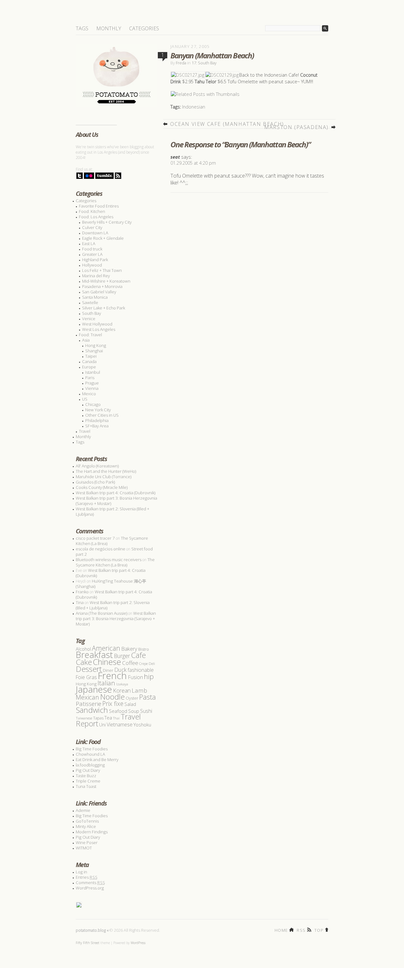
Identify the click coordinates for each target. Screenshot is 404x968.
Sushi (146, 710)
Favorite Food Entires (99, 206)
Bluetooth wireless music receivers (108, 559)
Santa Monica (95, 297)
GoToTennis (87, 821)
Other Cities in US (102, 415)
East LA (88, 243)
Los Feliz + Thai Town (102, 270)
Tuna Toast (86, 786)
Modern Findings (92, 832)
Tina (80, 602)
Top (319, 930)
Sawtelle (90, 302)
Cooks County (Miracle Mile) (102, 487)
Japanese (94, 689)
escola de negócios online (100, 549)
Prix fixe (112, 703)
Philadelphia (97, 420)
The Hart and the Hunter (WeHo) (106, 471)
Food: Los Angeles (96, 217)
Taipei (91, 356)
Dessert (89, 669)
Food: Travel (90, 334)
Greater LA (92, 254)
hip (149, 676)
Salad (130, 704)
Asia (86, 340)
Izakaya (122, 684)
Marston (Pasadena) (296, 127)
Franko (82, 592)
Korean (122, 690)
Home (281, 930)
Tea (108, 717)
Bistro (143, 649)
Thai (116, 718)
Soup (133, 711)
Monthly (108, 28)
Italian (106, 682)
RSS (301, 930)
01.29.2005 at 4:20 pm (193, 163)
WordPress (138, 943)
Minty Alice (86, 826)
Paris (89, 377)
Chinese (107, 661)
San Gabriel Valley (99, 292)
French (112, 675)
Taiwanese (84, 718)
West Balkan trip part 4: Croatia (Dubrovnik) (115, 493)
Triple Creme (88, 781)
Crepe (143, 663)
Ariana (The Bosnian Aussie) (101, 613)
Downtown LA (95, 233)
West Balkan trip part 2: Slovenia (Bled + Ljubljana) (112, 511)
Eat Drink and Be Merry (97, 759)
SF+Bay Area (97, 426)
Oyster (132, 698)
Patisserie (88, 703)
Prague (92, 383)
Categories (144, 28)
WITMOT (84, 848)
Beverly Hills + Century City (107, 222)
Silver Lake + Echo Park (103, 308)
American (106, 648)
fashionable (141, 669)
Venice (88, 318)
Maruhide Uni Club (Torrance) (103, 476)
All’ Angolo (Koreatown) (97, 466)
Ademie (83, 810)
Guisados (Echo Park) (95, 482)
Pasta (147, 696)
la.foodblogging (90, 765)
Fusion (135, 677)
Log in (81, 872)
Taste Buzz (86, 775)
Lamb (139, 690)
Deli (152, 663)
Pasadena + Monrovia (102, 286)
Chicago (93, 404)
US (84, 399)
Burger (122, 656)
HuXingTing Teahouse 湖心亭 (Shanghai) (111, 583)
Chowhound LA (90, 754)
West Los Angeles (98, 329)
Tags (82, 28)
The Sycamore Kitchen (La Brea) (115, 562)
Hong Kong (95, 345)
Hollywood (92, 265)
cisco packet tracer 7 (95, 538)
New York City (98, 410)
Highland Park (95, 259)
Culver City (92, 227)
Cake (84, 662)
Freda (181, 63)
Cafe (138, 655)
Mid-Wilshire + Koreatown (106, 281)
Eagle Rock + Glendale (103, 238)
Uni (102, 725)
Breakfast (94, 654)
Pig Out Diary (88, 770)
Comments (90, 882)
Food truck (92, 249)
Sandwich (92, 710)
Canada (89, 361)
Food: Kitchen (92, 211)
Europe (89, 367)
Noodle (112, 696)
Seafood (118, 711)
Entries (87, 877)
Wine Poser (87, 842)
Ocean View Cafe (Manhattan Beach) (227, 124)
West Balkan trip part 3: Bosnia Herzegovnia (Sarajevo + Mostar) (116, 500)
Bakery (129, 648)
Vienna (91, 388)
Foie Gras (86, 677)
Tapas (98, 718)
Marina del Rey (96, 276)
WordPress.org (90, 888)
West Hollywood (97, 324)
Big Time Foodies (92, 749)
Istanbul (92, 372)
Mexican (87, 697)
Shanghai (94, 351)
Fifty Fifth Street (87, 943)
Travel (84, 431)
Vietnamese (120, 724)
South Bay (91, 313)
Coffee (130, 662)
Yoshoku (142, 724)
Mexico (89, 393)
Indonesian (193, 107)
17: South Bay (204, 63)
